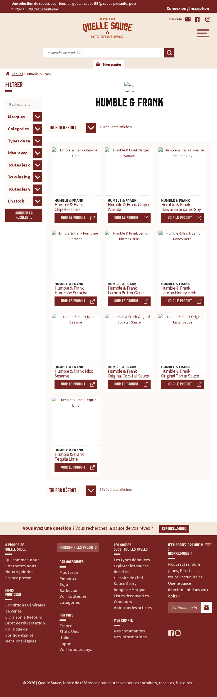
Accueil (17, 73)
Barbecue (68, 590)
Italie (64, 637)
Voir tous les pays (76, 649)
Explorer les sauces (131, 565)
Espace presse (18, 577)
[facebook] (171, 632)
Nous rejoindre (19, 571)
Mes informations (130, 636)
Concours (123, 601)
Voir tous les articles (133, 607)
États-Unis (69, 631)
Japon (65, 643)
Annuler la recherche (24, 215)
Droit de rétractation (25, 623)
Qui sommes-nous (22, 559)
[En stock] (23, 200)
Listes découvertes (131, 595)
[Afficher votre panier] (98, 64)
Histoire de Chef (128, 577)
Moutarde (69, 572)
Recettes (122, 571)
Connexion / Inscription (188, 8)
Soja (64, 584)
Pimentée (68, 578)
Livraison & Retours (23, 617)
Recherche (169, 53)
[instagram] (178, 632)
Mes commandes (129, 630)
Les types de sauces (132, 559)
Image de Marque (129, 589)
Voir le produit (73, 218)
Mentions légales (20, 641)
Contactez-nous (174, 528)
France (66, 625)
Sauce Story (125, 583)
